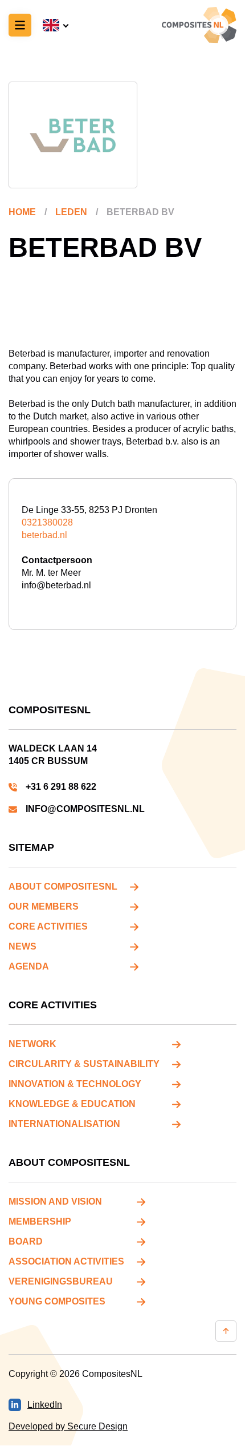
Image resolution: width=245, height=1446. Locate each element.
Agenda (29, 966)
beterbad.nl (44, 535)
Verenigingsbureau (61, 1281)
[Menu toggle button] (20, 25)
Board (26, 1241)
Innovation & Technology (75, 1084)
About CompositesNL (63, 886)
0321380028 (47, 522)
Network (32, 1044)
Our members (44, 906)
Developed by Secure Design (68, 1426)
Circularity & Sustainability (84, 1064)
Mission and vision (55, 1201)
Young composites (57, 1301)
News (22, 946)
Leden (71, 212)
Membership (40, 1221)
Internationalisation (64, 1124)
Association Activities (66, 1261)
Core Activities (48, 926)
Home (22, 212)
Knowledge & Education (72, 1104)
